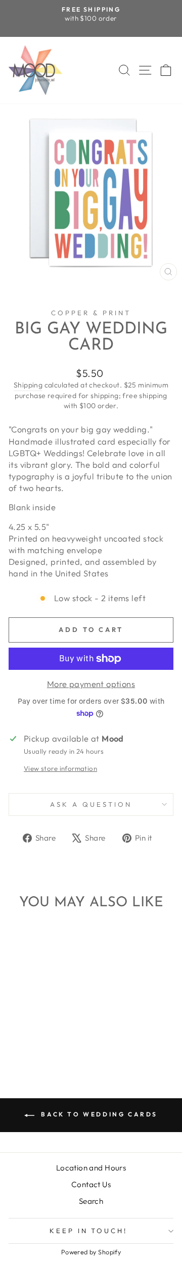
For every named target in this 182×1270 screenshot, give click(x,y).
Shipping (28, 384)
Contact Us (91, 1184)
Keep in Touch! (89, 1231)
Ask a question (91, 804)
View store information (60, 768)
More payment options (91, 683)
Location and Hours (91, 1168)
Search (91, 1201)
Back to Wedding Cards (98, 1114)
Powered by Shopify (91, 1252)
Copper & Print (91, 313)
